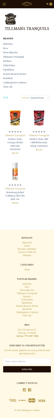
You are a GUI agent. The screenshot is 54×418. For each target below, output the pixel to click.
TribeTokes (9, 65)
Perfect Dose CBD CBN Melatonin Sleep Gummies (39, 142)
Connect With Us (27, 252)
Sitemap (27, 255)
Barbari (7, 60)
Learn (27, 245)
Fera (5, 48)
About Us (27, 242)
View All (7, 86)
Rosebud (7, 78)
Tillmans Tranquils (13, 56)
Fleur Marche (10, 52)
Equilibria (8, 69)
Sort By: (25, 97)
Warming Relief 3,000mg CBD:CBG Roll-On (15, 196)
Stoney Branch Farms (14, 73)
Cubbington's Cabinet (14, 82)
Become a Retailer (27, 248)
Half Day (7, 43)
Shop (27, 269)
